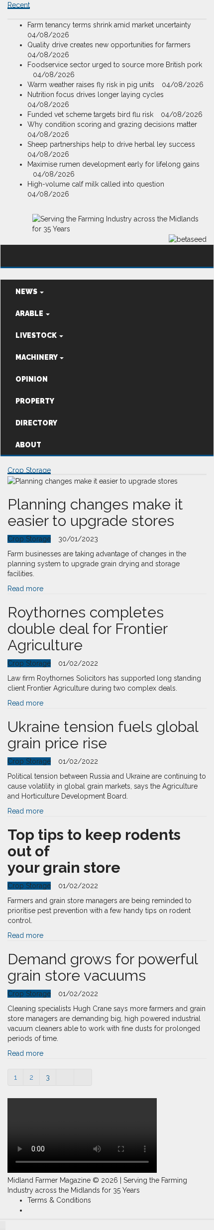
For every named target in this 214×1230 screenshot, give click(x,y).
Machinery (37, 357)
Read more (25, 589)
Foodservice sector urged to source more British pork (114, 65)
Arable (30, 313)
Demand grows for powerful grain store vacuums (102, 967)
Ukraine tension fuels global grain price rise (102, 735)
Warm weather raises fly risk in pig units (91, 85)
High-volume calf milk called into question (96, 184)
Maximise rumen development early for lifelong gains (113, 164)
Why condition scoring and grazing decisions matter (113, 124)
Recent (18, 5)
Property (34, 401)
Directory (36, 423)
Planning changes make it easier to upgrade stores (95, 512)
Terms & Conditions (59, 1200)
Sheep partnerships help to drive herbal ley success (112, 144)
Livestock (36, 335)
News (27, 292)
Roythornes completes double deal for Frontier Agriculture (87, 629)
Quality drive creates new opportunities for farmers (110, 45)
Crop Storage (29, 470)
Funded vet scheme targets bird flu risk (91, 114)
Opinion (31, 379)
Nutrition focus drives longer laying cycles (96, 95)
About (28, 445)
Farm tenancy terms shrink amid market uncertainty (110, 25)
